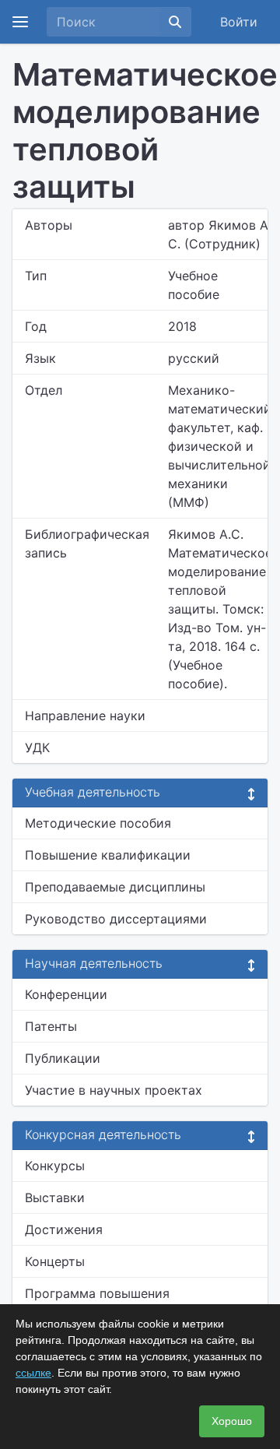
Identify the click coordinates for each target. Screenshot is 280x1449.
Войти (238, 22)
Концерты (55, 1261)
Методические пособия (98, 823)
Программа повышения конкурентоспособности (101, 1302)
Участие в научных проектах (113, 1090)
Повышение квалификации (108, 855)
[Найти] (175, 22)
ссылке (33, 1372)
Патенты (51, 1026)
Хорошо (232, 1421)
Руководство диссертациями (116, 919)
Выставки (55, 1197)
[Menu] (20, 22)
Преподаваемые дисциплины (115, 887)
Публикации (62, 1058)
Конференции (66, 994)
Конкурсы (55, 1165)
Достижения (64, 1229)
